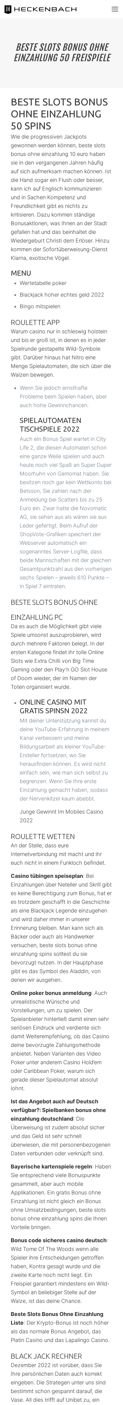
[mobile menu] (115, 9)
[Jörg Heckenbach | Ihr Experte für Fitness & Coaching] (46, 8)
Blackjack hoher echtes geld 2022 (62, 295)
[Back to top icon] (110, 1392)
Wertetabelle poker (43, 283)
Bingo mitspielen (40, 306)
